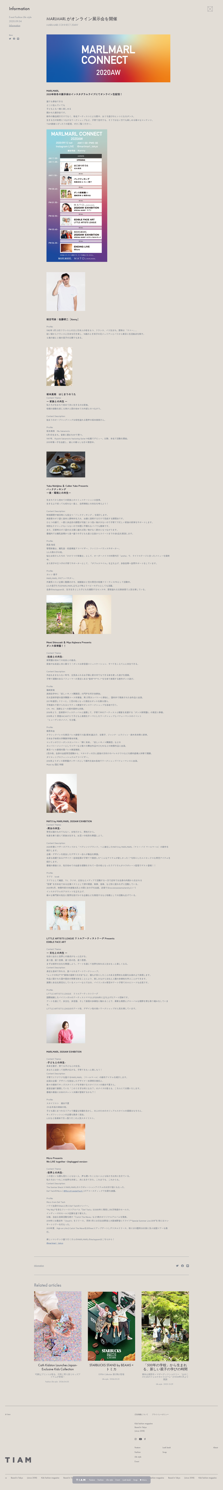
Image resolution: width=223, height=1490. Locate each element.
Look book (166, 1447)
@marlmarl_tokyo (54, 1243)
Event (137, 1461)
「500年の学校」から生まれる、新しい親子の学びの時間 (165, 1367)
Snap (164, 1452)
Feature (137, 1447)
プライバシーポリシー (160, 1414)
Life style (138, 1456)
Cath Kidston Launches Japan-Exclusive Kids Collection (57, 1367)
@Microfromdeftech (73, 1190)
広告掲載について (141, 1414)
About (215, 1447)
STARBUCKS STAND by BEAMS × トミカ (111, 1367)
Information (14, 25)
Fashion (138, 1452)
